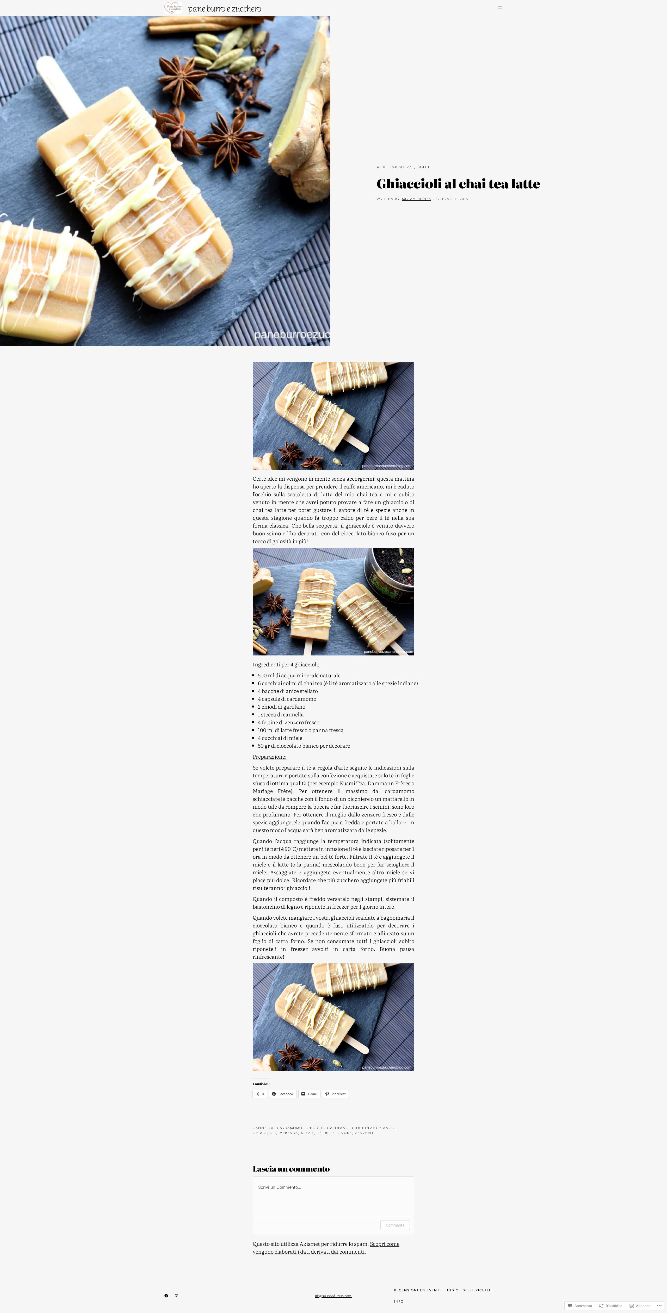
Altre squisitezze (395, 167)
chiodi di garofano (327, 1127)
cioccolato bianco (373, 1127)
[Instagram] (177, 1296)
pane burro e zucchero (224, 8)
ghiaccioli (264, 1132)
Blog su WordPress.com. (333, 1295)
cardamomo (289, 1127)
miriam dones (416, 198)
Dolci (423, 167)
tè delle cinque (334, 1132)
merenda (289, 1132)
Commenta (395, 1225)
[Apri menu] (500, 8)
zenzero (364, 1132)
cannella (263, 1127)
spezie (307, 1132)
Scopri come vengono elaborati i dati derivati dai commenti (326, 1247)
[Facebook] (166, 1296)
